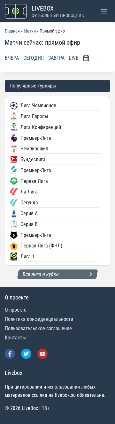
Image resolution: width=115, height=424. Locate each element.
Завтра (56, 58)
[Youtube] (42, 354)
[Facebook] (10, 354)
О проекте (16, 310)
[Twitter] (26, 354)
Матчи (30, 31)
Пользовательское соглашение (38, 328)
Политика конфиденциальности (39, 319)
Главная (12, 31)
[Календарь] (86, 58)
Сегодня (33, 58)
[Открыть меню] (103, 11)
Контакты (15, 338)
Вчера (12, 58)
